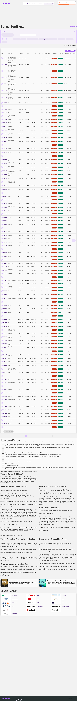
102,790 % (60, 105)
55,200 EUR (60, 245)
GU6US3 (5, 122)
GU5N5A (5, 403)
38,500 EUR (60, 227)
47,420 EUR (60, 137)
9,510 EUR (60, 420)
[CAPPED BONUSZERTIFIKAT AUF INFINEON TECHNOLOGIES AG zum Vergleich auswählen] (2, 126)
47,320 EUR (54, 365)
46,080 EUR (60, 203)
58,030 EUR (60, 252)
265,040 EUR (60, 109)
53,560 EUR (54, 231)
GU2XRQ (5, 159)
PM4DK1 (5, 224)
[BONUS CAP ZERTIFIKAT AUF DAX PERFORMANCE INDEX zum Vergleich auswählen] (2, 266)
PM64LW (5, 365)
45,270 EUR (54, 392)
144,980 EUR (60, 406)
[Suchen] (53, 4)
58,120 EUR (60, 148)
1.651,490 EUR (60, 77)
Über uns (69, 700)
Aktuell (28, 3)
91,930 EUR (60, 290)
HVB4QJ (5, 90)
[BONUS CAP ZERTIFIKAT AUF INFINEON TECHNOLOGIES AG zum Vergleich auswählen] (2, 245)
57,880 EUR (54, 252)
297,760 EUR (60, 277)
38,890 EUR (60, 242)
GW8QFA (5, 174)
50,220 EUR (54, 326)
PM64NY (5, 298)
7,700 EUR (60, 336)
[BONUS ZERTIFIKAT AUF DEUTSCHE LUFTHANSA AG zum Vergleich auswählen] (2, 174)
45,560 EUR (60, 192)
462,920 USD (54, 196)
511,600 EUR (54, 298)
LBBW (13, 606)
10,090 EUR (54, 273)
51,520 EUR (54, 178)
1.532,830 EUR (54, 58)
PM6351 (5, 277)
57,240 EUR (60, 340)
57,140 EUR (54, 340)
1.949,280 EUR (54, 83)
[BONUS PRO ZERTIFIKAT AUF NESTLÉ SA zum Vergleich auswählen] (2, 103)
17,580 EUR (54, 189)
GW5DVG (5, 386)
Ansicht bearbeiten (69, 50)
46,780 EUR (60, 207)
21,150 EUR (60, 259)
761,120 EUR (60, 102)
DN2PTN (5, 389)
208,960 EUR (54, 133)
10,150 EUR (60, 273)
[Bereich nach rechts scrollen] (74, 240)
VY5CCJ (5, 372)
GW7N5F (5, 312)
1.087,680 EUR (60, 358)
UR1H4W (5, 413)
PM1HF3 (5, 326)
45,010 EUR (60, 170)
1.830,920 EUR (54, 90)
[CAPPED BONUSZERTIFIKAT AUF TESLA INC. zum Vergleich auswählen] (2, 319)
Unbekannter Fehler (65, 2)
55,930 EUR (60, 416)
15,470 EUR (60, 213)
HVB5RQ (5, 119)
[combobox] (28, 35)
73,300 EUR (54, 163)
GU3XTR (5, 252)
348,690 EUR (54, 266)
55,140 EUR (54, 245)
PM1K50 (5, 376)
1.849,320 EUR (60, 90)
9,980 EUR (60, 283)
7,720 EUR (60, 354)
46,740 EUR (54, 207)
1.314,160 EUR (60, 97)
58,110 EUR (60, 256)
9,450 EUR (54, 420)
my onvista (34, 3)
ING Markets (14, 602)
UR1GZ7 (5, 270)
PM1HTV (5, 392)
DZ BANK (64, 595)
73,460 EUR (60, 159)
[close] (75, 1)
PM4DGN (5, 302)
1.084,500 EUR (54, 358)
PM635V (5, 361)
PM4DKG (5, 137)
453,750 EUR (60, 115)
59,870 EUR (60, 305)
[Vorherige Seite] (23, 436)
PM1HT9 (5, 156)
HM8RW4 (5, 340)
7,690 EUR (54, 343)
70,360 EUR (54, 185)
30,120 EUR (54, 287)
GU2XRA (5, 163)
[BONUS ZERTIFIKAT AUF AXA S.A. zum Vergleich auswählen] (2, 112)
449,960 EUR (60, 369)
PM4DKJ (5, 193)
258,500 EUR (54, 109)
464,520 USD (60, 196)
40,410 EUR (60, 144)
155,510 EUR (54, 220)
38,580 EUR (54, 242)
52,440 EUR (54, 249)
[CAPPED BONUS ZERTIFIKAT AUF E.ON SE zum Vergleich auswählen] (2, 189)
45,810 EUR (54, 181)
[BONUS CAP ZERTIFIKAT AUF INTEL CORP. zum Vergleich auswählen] (2, 372)
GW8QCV (5, 354)
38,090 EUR (54, 224)
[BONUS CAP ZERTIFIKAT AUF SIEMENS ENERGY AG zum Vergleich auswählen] (2, 399)
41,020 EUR (54, 126)
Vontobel (63, 610)
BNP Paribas (14, 595)
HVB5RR (5, 97)
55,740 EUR (60, 402)
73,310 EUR (54, 130)
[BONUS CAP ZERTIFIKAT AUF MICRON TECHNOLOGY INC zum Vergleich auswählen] (2, 280)
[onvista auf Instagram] (21, 700)
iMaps (63, 599)
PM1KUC (5, 330)
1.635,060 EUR (54, 77)
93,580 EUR (54, 375)
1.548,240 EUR (60, 58)
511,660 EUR (60, 298)
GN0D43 (5, 189)
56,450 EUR (60, 238)
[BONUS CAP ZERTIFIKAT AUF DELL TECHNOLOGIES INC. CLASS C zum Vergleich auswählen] (2, 379)
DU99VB (5, 305)
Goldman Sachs (15, 599)
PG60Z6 (5, 207)
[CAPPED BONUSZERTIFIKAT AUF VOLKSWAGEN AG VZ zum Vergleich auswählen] (2, 141)
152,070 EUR (60, 301)
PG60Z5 (5, 181)
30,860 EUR (54, 270)
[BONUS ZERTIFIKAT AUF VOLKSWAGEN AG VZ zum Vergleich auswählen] (2, 116)
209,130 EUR (60, 133)
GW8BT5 (5, 343)
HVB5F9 (5, 71)
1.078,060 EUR (60, 315)
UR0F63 (5, 283)
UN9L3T (5, 245)
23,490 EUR (60, 413)
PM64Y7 (5, 319)
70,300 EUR (54, 294)
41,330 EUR (60, 126)
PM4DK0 (5, 145)
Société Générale (65, 606)
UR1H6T (5, 406)
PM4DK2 (5, 126)
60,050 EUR (60, 312)
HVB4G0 (5, 83)
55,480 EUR (54, 389)
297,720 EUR (54, 277)
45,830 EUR (60, 181)
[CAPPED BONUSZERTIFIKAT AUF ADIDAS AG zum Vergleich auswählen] (2, 220)
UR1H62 (5, 399)
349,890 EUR (60, 266)
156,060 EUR (54, 423)
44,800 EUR (54, 329)
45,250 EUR (54, 192)
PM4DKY (5, 227)
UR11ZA (5, 273)
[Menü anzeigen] (24, 4)
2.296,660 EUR (60, 119)
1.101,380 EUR (54, 427)
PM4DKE (5, 203)
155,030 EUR (60, 217)
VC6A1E (5, 196)
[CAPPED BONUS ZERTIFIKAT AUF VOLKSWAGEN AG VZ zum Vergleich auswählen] (2, 130)
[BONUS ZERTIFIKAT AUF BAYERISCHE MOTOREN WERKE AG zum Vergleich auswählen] (2, 200)
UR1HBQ (5, 379)
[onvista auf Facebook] (16, 700)
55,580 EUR (60, 389)
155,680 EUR (60, 399)
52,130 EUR (54, 333)
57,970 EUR (54, 148)
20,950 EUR (54, 259)
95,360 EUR (60, 263)
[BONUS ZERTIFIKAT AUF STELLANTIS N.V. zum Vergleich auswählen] (2, 109)
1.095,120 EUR (60, 396)
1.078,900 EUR (54, 322)
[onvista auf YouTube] (18, 700)
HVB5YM (5, 58)
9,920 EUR (54, 283)
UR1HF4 (5, 280)
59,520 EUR (54, 305)
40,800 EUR (60, 156)
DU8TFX (5, 210)
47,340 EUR (60, 365)
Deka (38, 595)
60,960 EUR (54, 385)
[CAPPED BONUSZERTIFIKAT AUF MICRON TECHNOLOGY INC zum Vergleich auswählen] (2, 298)
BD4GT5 (5, 396)
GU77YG (5, 185)
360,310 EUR (60, 379)
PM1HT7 (5, 242)
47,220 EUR (60, 351)
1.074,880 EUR (54, 315)
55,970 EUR (60, 199)
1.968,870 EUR (60, 83)
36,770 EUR (54, 308)
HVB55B (5, 77)
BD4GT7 (5, 322)
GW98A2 (5, 217)
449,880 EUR (54, 369)
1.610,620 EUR (54, 70)
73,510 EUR (60, 130)
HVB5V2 (5, 112)
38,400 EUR (60, 224)
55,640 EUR (54, 416)
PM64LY (5, 178)
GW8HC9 (5, 347)
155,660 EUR (60, 220)
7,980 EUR (54, 174)
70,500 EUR (60, 294)
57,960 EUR (54, 256)
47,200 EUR (54, 351)
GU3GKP (5, 130)
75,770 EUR (54, 372)
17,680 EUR (61, 189)
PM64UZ (5, 290)
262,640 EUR (54, 319)
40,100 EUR (54, 144)
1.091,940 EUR (54, 396)
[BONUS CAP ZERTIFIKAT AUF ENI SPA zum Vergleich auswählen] (2, 413)
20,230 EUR (54, 210)
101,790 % (54, 105)
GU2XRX (5, 167)
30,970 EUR (60, 270)
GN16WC (5, 336)
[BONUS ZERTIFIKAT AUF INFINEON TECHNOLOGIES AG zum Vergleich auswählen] (2, 389)
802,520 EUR (54, 280)
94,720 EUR (54, 263)
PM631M (5, 423)
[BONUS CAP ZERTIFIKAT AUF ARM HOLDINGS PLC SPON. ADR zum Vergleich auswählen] (2, 134)
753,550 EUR (54, 102)
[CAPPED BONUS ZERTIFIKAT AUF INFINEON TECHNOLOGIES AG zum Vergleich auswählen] (2, 238)
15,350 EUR (54, 213)
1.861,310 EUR (54, 112)
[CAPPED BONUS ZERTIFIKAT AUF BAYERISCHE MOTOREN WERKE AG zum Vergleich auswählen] (2, 122)
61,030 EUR (60, 385)
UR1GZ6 (5, 287)
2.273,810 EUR (54, 119)
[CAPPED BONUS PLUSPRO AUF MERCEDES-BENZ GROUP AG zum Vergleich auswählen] (2, 182)
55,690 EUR (54, 402)
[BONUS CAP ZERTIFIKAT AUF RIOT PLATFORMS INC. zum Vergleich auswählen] (2, 214)
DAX (37, 700)
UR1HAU (5, 133)
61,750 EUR (60, 141)
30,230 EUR (60, 287)
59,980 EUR (54, 312)
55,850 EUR (54, 122)
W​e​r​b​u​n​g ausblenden (48, 15)
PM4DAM (5, 141)
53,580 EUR (60, 231)
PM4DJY (5, 249)
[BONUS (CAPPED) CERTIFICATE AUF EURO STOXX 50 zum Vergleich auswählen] (2, 106)
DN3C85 (5, 220)
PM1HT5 (5, 235)
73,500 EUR (60, 163)
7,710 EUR (60, 343)
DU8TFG (5, 259)
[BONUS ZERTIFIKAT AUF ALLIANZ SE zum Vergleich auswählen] (2, 119)
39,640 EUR (60, 235)
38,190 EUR (54, 227)
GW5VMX (5, 409)
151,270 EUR (54, 301)
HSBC (38, 599)
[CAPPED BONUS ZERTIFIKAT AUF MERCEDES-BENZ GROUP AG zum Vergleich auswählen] (2, 171)
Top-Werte (56, 700)
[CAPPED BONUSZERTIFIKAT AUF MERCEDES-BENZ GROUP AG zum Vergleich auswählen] (2, 330)
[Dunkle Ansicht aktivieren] (7, 0)
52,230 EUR (60, 333)
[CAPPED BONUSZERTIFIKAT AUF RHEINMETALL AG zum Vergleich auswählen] (2, 263)
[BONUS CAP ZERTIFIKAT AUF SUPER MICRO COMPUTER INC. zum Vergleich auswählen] (2, 270)
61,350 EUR (54, 409)
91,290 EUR (54, 290)
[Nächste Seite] (53, 436)
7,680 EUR (54, 336)
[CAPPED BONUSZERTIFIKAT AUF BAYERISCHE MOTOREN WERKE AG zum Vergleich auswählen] (2, 326)
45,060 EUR (60, 329)
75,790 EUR (60, 372)
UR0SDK (5, 420)
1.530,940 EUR (60, 64)
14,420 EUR (60, 382)
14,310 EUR (54, 382)
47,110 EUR (54, 137)
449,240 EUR (54, 115)
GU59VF (5, 256)
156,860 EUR (60, 423)
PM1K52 (5, 263)
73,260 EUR (54, 159)
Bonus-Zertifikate (12, 6)
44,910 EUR (54, 170)
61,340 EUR (54, 141)
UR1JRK (5, 266)
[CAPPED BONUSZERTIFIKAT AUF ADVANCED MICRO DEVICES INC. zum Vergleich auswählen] (2, 277)
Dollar (46, 700)
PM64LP (5, 231)
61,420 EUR (60, 409)
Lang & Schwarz (65, 602)
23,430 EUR (54, 413)
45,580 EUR (60, 392)
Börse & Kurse (2, 6)
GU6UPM (5, 170)
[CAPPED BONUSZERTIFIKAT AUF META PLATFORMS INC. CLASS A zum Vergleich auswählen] (2, 369)
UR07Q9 (5, 333)
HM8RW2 (5, 238)
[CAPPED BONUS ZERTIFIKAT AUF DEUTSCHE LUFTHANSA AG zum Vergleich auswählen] (2, 337)
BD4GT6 (5, 316)
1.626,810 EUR (60, 70)
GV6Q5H (5, 148)
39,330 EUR (54, 235)
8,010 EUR (60, 174)
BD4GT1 (5, 427)
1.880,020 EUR (60, 112)
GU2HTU (5, 152)
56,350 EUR (54, 238)
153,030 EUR (54, 217)
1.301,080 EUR (54, 97)
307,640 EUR (60, 361)
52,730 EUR (60, 249)
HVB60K (5, 115)
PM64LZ (5, 351)
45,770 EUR (54, 203)
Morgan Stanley (40, 606)
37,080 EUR (60, 308)
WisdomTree (14, 613)
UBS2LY (5, 106)
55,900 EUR (60, 122)
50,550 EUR (60, 326)
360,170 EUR (54, 379)
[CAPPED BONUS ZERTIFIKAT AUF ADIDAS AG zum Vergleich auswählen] (2, 217)
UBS (13, 610)
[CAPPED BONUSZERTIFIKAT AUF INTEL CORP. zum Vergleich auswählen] (2, 178)
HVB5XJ (5, 109)
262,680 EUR (60, 319)
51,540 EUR (60, 178)
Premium (41, 3)
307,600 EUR (54, 361)
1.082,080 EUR (60, 322)
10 (50, 436)
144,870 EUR (54, 406)
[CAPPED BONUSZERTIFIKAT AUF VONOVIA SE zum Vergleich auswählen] (2, 210)
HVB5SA (5, 64)
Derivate (7, 6)
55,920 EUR (54, 199)
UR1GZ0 (5, 382)
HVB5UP (5, 102)
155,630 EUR (54, 399)
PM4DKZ (5, 308)
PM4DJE (5, 416)
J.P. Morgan (39, 602)
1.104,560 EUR (60, 427)
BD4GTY (5, 358)
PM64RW (5, 369)
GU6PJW (5, 199)
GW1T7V (5, 294)
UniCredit (39, 610)
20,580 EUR (60, 210)
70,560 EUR (60, 185)
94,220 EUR (60, 375)
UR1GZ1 (5, 213)
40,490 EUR (54, 156)
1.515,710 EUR (54, 64)
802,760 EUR (60, 280)
